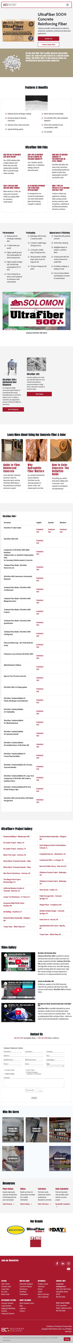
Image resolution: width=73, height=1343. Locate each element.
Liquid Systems (6, 1306)
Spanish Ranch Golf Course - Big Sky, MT (52, 927)
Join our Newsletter (10, 1260)
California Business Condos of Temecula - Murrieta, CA (13, 889)
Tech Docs (41, 1286)
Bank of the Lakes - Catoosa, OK (14, 855)
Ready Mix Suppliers (26, 1284)
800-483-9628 (43, 1038)
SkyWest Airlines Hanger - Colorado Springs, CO (52, 912)
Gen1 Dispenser (13, 409)
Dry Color (4, 1292)
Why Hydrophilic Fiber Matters (36, 468)
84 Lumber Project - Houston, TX (14, 849)
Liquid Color (5, 1289)
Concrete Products (26, 1286)
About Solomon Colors (27, 1303)
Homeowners (24, 1294)
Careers (22, 1311)
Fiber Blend (39, 394)
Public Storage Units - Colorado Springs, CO (51, 897)
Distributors (23, 1289)
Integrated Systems (7, 1313)
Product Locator (43, 1284)
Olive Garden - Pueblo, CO (48, 890)
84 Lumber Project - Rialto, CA (13, 843)
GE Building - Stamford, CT (12, 912)
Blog (21, 1306)
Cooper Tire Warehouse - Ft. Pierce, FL (16, 897)
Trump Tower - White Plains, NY (14, 927)
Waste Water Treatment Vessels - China (17, 861)
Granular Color (6, 1286)
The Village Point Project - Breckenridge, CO (12, 880)
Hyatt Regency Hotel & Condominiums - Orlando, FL (53, 846)
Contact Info (60, 1281)
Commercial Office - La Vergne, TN (51, 860)
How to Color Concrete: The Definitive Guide (60, 469)
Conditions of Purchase (54, 1326)
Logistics (23, 1308)
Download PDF (39, 530)
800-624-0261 (18, 1038)
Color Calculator (43, 1297)
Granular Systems (7, 1303)
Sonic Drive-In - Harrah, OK (49, 919)
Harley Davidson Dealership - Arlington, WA (16, 919)
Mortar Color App (43, 1294)
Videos (40, 1292)
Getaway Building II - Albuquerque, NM (16, 836)
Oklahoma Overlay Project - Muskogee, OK (53, 873)
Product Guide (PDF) (48, 44)
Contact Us (48, 38)
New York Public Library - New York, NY (53, 866)
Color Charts (5, 1284)
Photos (40, 1289)
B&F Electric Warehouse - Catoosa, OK (16, 873)
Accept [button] (67, 1339)
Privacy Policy (67, 1326)
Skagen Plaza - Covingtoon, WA (50, 905)
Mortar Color (5, 1294)
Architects (23, 1292)
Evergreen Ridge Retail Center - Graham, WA (14, 904)
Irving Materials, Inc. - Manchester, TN (52, 854)
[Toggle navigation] (67, 4)
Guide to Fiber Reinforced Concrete (11, 468)
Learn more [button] (6, 1340)
